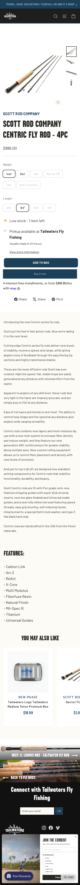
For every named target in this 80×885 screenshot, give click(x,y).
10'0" (36, 207)
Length (7, 198)
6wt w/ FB (53, 174)
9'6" (49, 207)
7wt (9, 185)
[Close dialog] (75, 836)
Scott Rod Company (21, 113)
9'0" (22, 207)
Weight (7, 164)
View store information (24, 252)
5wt (22, 174)
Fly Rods (37, 32)
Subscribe (59, 877)
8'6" (9, 207)
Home (7, 32)
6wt (36, 174)
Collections (21, 32)
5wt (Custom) (28, 185)
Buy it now (40, 273)
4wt (9, 174)
